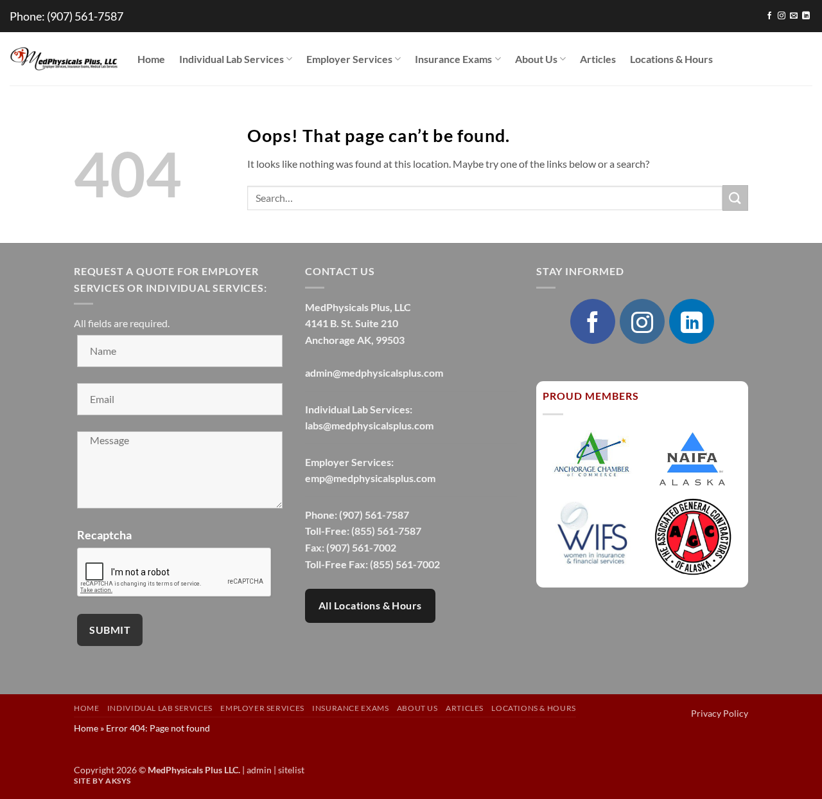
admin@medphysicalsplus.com (374, 372)
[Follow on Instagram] (781, 16)
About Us (536, 59)
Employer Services (349, 59)
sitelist (291, 769)
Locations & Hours (671, 59)
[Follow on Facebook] (769, 16)
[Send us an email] (794, 16)
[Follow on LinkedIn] (806, 16)
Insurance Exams (453, 59)
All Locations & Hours (370, 605)
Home (151, 59)
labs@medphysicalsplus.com (369, 425)
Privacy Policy (719, 713)
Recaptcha (104, 534)
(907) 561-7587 (85, 16)
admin (259, 769)
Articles (598, 59)
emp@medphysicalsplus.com (370, 478)
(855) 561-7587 (386, 531)
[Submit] (735, 197)
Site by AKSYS (102, 781)
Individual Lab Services (231, 59)
